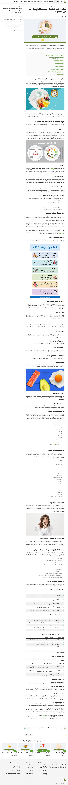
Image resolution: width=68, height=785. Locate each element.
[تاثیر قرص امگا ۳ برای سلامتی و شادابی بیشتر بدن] (9, 747)
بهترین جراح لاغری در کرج (16, 766)
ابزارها (2, 783)
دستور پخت (22, 783)
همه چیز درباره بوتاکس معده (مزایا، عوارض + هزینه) (15, 28)
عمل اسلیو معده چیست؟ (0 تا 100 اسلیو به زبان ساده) (14, 10)
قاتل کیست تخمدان (30, 767)
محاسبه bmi (31, 764)
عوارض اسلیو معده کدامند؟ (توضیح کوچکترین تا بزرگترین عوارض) (13, 19)
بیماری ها (6, 783)
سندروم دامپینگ (30, 774)
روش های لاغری (52, 82)
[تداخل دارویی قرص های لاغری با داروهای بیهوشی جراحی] (25, 728)
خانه (65, 6)
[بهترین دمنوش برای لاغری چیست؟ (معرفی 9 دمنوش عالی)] (65, 728)
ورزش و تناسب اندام (40, 750)
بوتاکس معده (44, 772)
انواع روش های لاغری (29, 773)
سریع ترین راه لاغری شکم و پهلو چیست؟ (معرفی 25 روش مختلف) (59, 753)
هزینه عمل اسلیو (30, 766)
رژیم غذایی (64, 750)
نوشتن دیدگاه (27, 734)
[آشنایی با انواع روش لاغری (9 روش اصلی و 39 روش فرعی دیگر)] (42, 747)
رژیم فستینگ (53, 168)
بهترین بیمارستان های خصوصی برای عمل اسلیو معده (11, 772)
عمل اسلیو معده (44, 766)
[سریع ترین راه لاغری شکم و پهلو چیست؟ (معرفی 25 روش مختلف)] (58, 747)
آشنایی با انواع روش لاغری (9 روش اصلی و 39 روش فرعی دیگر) (42, 753)
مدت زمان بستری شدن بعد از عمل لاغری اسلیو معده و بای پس (14, 21)
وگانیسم (44, 715)
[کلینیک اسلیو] (64, 2)
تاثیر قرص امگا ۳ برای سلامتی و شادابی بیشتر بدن (9, 753)
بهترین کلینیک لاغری (16, 767)
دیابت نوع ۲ (31, 769)
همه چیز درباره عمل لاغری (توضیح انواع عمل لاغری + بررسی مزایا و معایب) (12, 8)
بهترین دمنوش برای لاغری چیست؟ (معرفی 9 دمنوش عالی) (54, 728)
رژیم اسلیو (45, 774)
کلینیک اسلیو (64, 14)
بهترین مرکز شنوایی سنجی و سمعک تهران (13, 773)
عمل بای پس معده (43, 767)
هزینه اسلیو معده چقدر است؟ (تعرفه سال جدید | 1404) (14, 14)
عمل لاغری (44, 750)
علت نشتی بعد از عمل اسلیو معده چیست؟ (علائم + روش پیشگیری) (13, 23)
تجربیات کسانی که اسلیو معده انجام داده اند (42, 769)
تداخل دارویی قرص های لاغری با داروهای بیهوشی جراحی (35, 728)
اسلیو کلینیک (40, 50)
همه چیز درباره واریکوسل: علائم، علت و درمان (16, 30)
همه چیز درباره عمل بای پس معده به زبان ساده (16, 12)
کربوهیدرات (56, 444)
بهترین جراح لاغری (17, 764)
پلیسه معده (45, 773)
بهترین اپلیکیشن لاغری (16, 770)
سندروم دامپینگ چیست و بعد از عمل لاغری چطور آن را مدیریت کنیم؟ (13, 26)
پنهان (57, 53)
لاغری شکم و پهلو (61, 233)
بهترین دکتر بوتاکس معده (15, 769)
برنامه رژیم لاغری (30, 772)
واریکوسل (31, 770)
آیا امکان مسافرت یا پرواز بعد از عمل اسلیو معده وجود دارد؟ (14, 25)
